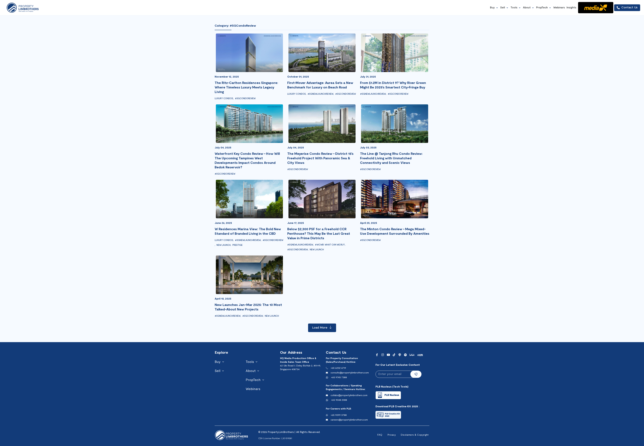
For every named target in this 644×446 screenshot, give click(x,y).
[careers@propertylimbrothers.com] (327, 420)
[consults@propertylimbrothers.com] (327, 373)
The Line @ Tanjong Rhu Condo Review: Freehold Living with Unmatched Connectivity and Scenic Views (391, 158)
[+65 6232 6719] (327, 368)
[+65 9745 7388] (327, 377)
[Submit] (415, 374)
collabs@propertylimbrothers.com (349, 395)
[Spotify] (405, 354)
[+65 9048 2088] (327, 400)
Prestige (237, 245)
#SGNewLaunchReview (320, 94)
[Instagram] (382, 354)
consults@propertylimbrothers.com (350, 373)
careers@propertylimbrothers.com (349, 420)
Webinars (253, 389)
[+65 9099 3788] (327, 415)
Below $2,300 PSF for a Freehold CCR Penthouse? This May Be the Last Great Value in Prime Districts (318, 234)
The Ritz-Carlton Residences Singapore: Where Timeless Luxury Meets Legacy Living (246, 88)
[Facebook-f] (376, 354)
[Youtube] (388, 354)
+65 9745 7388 (339, 377)
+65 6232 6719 (338, 368)
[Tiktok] (394, 354)
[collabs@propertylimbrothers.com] (327, 395)
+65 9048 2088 (339, 400)
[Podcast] (399, 354)
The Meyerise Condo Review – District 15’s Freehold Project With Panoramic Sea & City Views (320, 158)
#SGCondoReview (245, 99)
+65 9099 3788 (339, 415)
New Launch (224, 245)
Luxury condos (224, 99)
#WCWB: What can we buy (330, 245)
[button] (494, 7)
